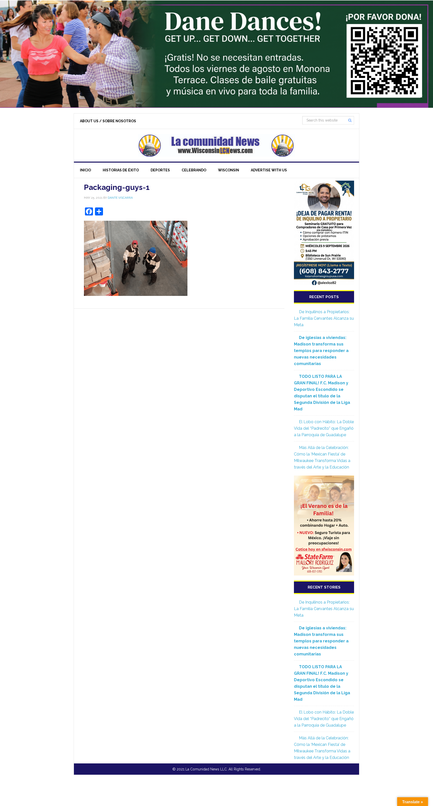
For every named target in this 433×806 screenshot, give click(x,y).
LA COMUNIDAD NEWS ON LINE (216, 145)
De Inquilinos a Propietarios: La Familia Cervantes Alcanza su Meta (324, 318)
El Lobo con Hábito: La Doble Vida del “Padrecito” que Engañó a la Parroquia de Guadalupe (324, 428)
